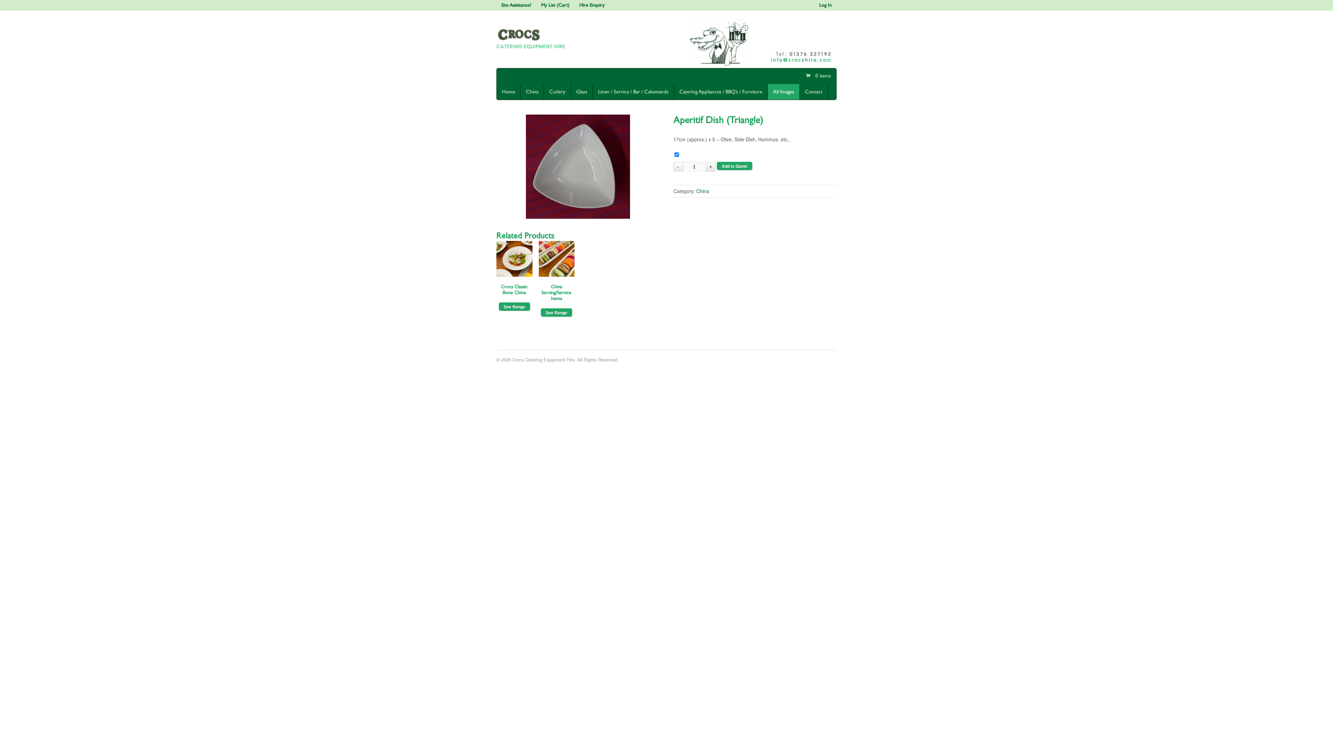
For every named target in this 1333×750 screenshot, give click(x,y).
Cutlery (557, 91)
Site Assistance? (516, 5)
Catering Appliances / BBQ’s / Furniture (720, 91)
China (532, 91)
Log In (825, 5)
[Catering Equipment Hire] (532, 50)
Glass (581, 91)
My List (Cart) (555, 5)
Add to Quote (734, 166)
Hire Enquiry (592, 5)
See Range (514, 306)
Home (508, 91)
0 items (822, 75)
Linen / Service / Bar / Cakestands (633, 91)
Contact (813, 91)
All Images (783, 91)
